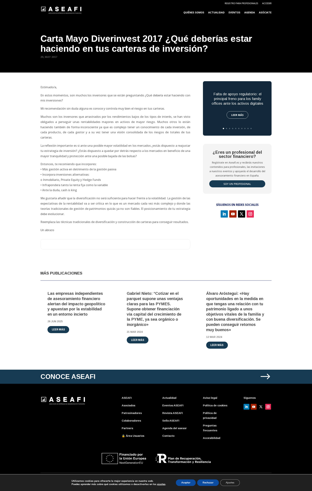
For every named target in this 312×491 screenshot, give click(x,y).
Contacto (168, 435)
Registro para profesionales (241, 3)
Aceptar (185, 482)
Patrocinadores (132, 413)
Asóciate (265, 12)
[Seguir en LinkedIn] (224, 214)
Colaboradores (131, 420)
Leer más (237, 115)
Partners (127, 428)
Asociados (128, 405)
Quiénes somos (193, 12)
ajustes (161, 484)
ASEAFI (127, 397)
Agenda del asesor (174, 428)
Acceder (267, 3)
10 (251, 128)
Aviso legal (210, 397)
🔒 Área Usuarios (133, 435)
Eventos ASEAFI (172, 405)
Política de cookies (215, 405)
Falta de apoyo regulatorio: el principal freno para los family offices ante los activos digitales (237, 98)
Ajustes (230, 482)
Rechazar (208, 482)
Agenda (249, 12)
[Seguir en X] (241, 214)
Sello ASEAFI (170, 420)
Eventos (234, 12)
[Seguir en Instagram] (250, 214)
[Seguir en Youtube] (233, 214)
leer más (58, 329)
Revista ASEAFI (172, 413)
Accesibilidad (211, 437)
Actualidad (216, 12)
